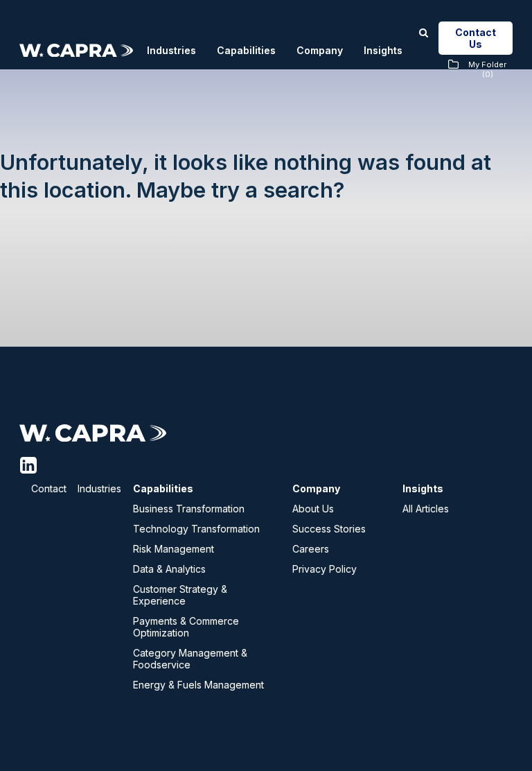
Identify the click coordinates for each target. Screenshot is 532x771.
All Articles (425, 508)
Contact (48, 488)
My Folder (487, 69)
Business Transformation (189, 508)
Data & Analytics (169, 569)
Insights (383, 50)
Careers (310, 549)
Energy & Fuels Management (198, 685)
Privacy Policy (324, 569)
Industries (171, 50)
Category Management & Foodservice (190, 658)
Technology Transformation (196, 529)
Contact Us (475, 38)
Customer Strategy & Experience (180, 595)
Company (319, 50)
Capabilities (246, 50)
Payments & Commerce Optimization (186, 627)
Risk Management (173, 549)
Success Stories (329, 529)
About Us (313, 508)
